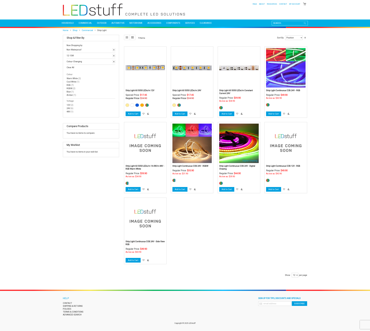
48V (70, 111)
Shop (75, 30)
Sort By (280, 38)
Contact (283, 4)
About (262, 4)
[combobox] (290, 23)
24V (70, 108)
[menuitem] (67, 23)
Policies (67, 309)
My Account (294, 4)
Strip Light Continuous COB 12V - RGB (283, 166)
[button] (143, 114)
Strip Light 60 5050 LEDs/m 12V (140, 90)
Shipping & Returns (73, 306)
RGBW (71, 88)
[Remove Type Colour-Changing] (113, 61)
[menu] (185, 23)
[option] (127, 105)
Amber (71, 95)
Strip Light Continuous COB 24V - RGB (283, 90)
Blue (70, 92)
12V (70, 105)
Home (65, 30)
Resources (272, 4)
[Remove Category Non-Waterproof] (113, 49)
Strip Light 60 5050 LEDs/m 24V (186, 90)
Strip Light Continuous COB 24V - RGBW (190, 166)
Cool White (73, 82)
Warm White (74, 78)
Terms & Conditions (73, 312)
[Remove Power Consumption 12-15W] (113, 55)
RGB (70, 85)
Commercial (87, 30)
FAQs (255, 4)
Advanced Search (72, 315)
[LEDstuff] (124, 9)
